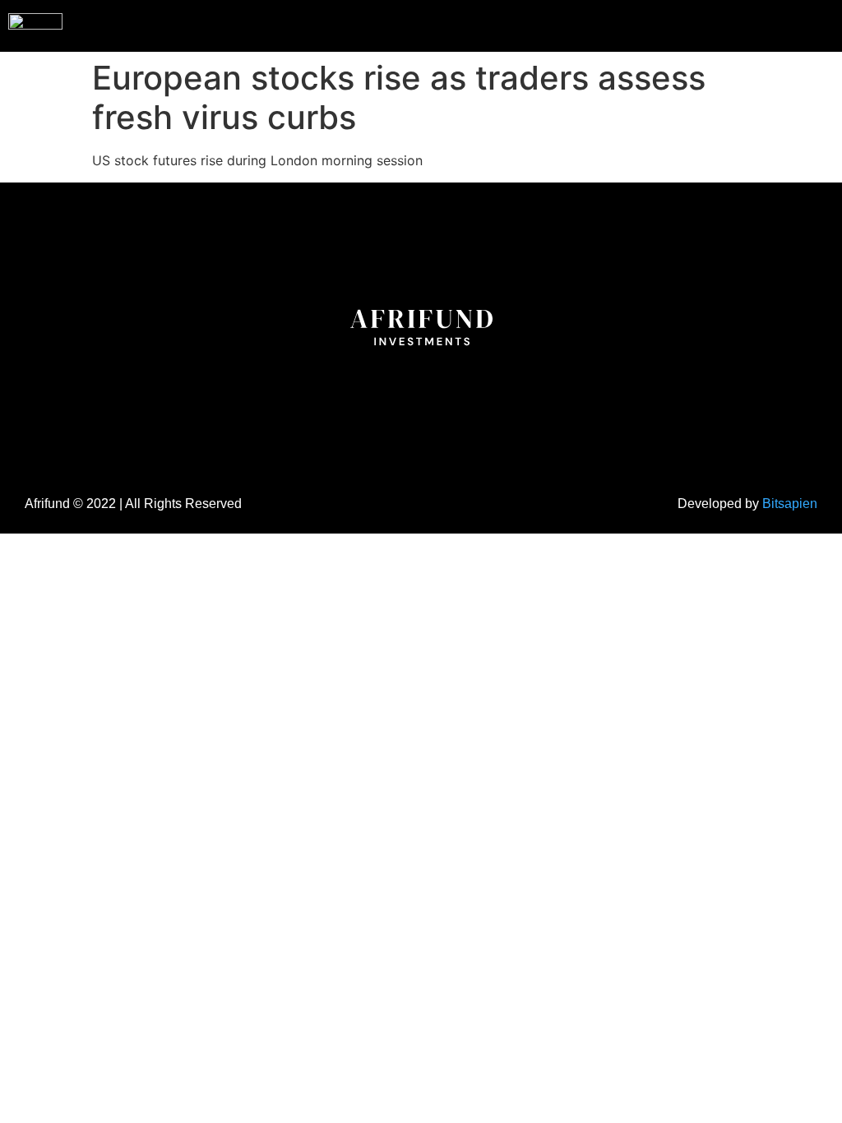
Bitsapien (789, 504)
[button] (796, 23)
